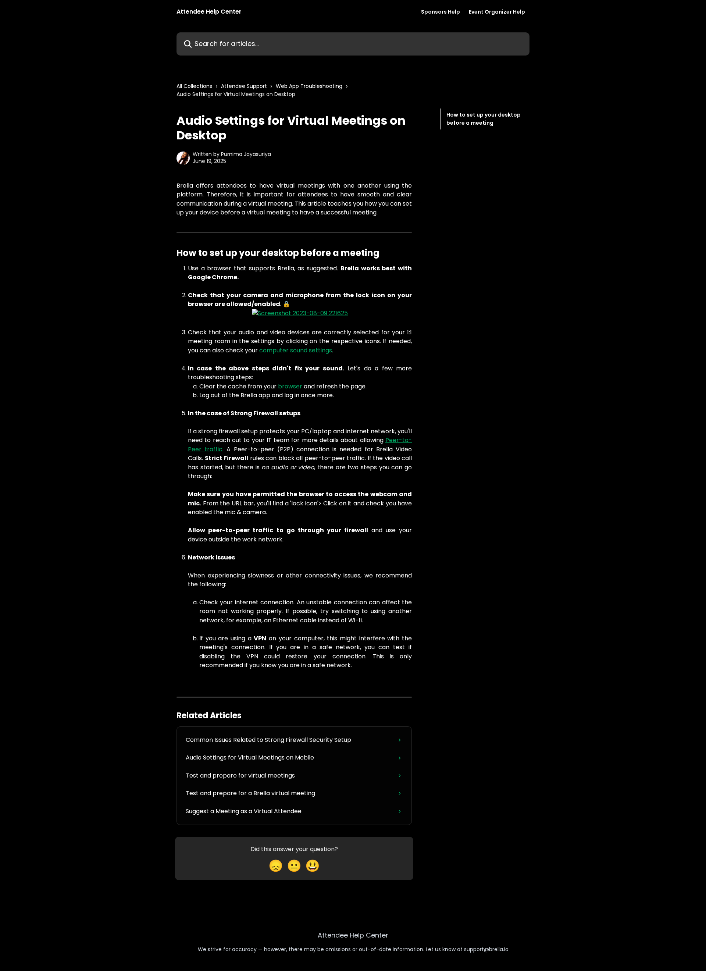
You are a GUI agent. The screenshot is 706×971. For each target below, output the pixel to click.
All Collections (194, 86)
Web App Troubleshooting (309, 86)
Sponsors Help (440, 11)
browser (290, 386)
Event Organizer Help (497, 11)
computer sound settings (295, 350)
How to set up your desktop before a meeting (483, 119)
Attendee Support (244, 86)
